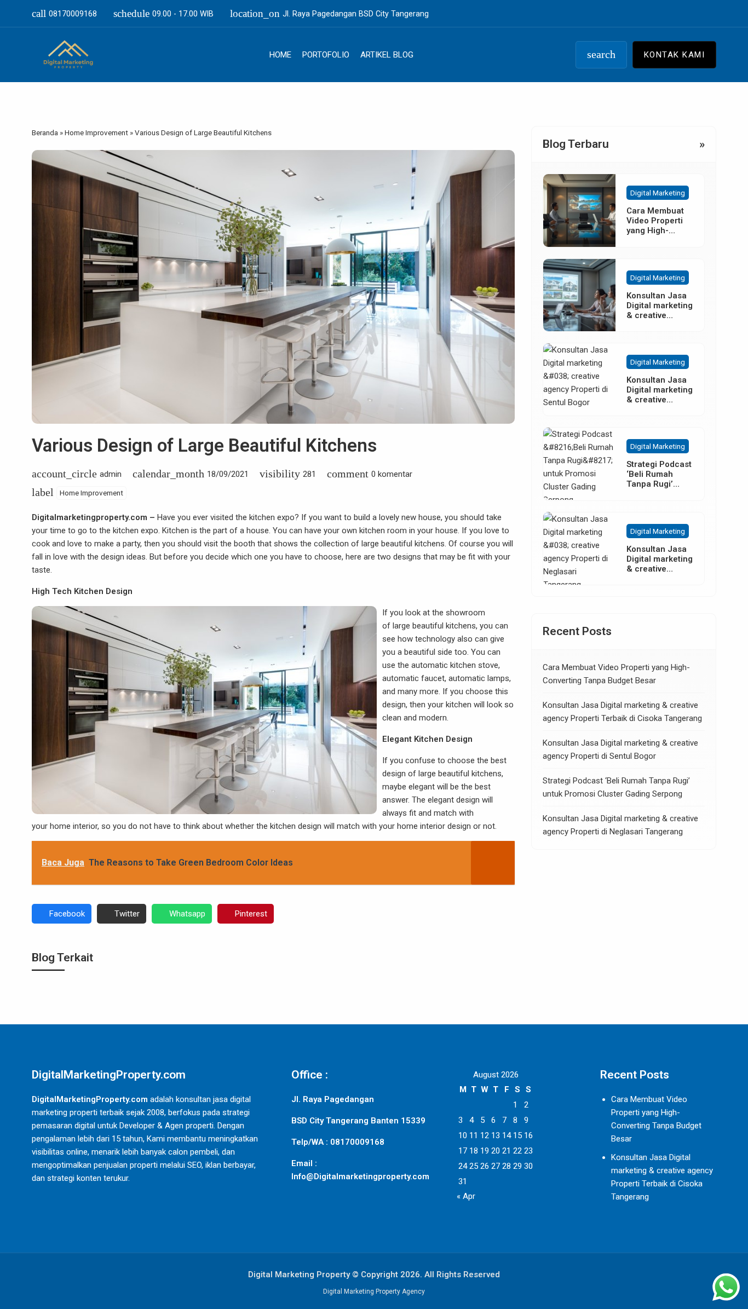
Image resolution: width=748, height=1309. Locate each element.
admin (111, 474)
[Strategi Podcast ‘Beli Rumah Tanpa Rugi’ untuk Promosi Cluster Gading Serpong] (579, 464)
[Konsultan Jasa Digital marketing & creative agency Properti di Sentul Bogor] (579, 379)
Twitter (127, 914)
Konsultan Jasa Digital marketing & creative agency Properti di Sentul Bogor (659, 399)
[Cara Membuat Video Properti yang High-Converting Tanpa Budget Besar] (579, 210)
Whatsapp (187, 914)
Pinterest (251, 914)
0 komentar (391, 474)
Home (280, 55)
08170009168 (64, 13)
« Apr (466, 1196)
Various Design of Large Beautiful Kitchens (204, 445)
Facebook (67, 914)
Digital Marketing (657, 192)
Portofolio (325, 55)
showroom (465, 613)
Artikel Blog (386, 55)
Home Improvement (91, 492)
